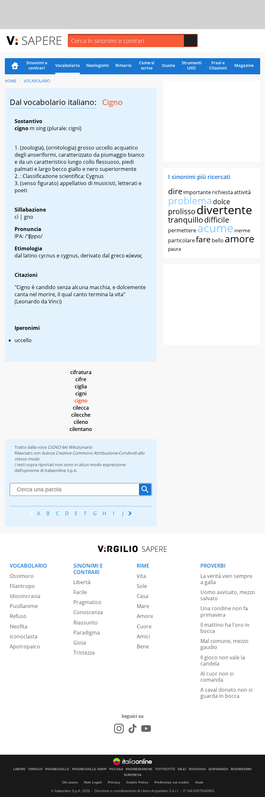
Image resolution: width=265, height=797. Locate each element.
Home (14, 66)
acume (215, 228)
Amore (145, 616)
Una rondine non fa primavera (224, 611)
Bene (143, 646)
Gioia (79, 642)
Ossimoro (22, 576)
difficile (216, 220)
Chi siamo (70, 782)
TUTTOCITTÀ (165, 769)
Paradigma (86, 632)
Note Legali (93, 782)
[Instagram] (119, 728)
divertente (224, 210)
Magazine (244, 65)
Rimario (123, 65)
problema (190, 200)
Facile (80, 592)
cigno (81, 400)
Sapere (41, 40)
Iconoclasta (23, 636)
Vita (141, 576)
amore (239, 238)
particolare (181, 240)
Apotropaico (25, 646)
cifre (80, 379)
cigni (81, 393)
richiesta (222, 192)
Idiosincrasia (25, 596)
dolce (221, 201)
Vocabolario (67, 65)
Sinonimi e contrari (36, 65)
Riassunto (85, 622)
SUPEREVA (133, 775)
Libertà (81, 582)
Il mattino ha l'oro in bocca (224, 627)
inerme (242, 230)
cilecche (80, 414)
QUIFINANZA (218, 769)
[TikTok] (132, 728)
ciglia (81, 386)
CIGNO (54, 447)
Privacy (114, 782)
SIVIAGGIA (197, 769)
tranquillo (185, 219)
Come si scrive (146, 65)
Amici (143, 636)
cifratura (80, 372)
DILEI (182, 769)
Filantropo (22, 586)
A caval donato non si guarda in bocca (226, 692)
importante (197, 192)
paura (174, 249)
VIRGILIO (35, 769)
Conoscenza (88, 612)
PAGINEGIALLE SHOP (89, 769)
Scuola (168, 65)
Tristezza (84, 652)
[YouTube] (146, 728)
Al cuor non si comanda (217, 676)
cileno (81, 421)
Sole (142, 586)
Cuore (144, 626)
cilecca (81, 407)
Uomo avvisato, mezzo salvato (227, 595)
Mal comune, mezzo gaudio (224, 644)
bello (218, 240)
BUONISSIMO (241, 769)
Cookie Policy (137, 782)
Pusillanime (24, 606)
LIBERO (19, 769)
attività (242, 192)
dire (175, 191)
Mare (143, 606)
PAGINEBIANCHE (139, 769)
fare (203, 239)
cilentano (80, 429)
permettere (182, 230)
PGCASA (116, 769)
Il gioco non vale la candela (222, 660)
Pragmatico (87, 602)
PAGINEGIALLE (57, 769)
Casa (142, 596)
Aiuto (199, 782)
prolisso (182, 211)
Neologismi (97, 65)
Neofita (18, 626)
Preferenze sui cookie (171, 782)
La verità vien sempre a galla (226, 579)
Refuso (18, 616)
